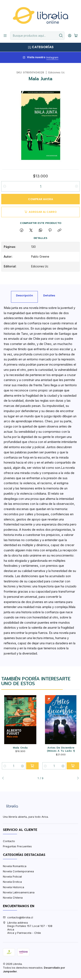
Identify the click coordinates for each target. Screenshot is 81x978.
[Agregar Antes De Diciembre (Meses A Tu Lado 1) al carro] (73, 765)
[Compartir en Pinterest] (50, 230)
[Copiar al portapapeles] (59, 230)
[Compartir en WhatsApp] (40, 230)
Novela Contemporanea (18, 871)
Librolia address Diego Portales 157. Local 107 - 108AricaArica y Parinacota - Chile (29, 927)
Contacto (9, 841)
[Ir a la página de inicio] (40, 15)
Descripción (24, 295)
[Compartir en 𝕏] (31, 230)
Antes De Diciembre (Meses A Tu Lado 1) (61, 749)
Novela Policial (12, 876)
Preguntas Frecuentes (17, 846)
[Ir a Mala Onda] (20, 719)
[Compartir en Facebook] (21, 230)
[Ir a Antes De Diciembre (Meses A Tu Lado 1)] (60, 719)
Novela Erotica (12, 881)
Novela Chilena (13, 897)
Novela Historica (13, 887)
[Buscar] (61, 35)
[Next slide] (77, 778)
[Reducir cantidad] (4, 186)
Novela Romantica (14, 866)
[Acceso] (69, 36)
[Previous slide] (4, 778)
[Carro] (76, 36)
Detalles (49, 295)
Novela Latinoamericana (18, 892)
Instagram (52, 57)
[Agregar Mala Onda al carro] (32, 765)
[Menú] (5, 36)
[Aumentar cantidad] (76, 186)
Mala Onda (20, 748)
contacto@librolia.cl (20, 917)
